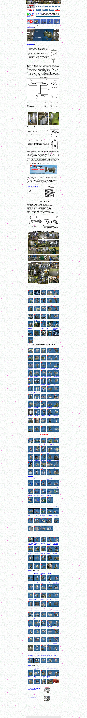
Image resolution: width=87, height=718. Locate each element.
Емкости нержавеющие (49, 288)
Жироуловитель (29, 407)
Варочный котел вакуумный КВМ (36, 582)
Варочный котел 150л (29, 16)
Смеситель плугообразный (55, 618)
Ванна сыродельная (49, 384)
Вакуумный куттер (43, 543)
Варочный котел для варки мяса (30, 591)
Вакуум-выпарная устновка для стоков (36, 562)
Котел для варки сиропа (37, 361)
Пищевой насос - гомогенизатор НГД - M (56, 487)
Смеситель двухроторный (56, 610)
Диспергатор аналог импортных (55, 312)
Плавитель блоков (55, 676)
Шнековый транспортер (37, 400)
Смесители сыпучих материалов (43, 304)
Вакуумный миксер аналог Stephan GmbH (55, 553)
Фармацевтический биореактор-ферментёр (43, 320)
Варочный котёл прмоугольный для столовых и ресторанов (56, 583)
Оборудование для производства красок (43, 424)
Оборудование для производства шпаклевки (56, 415)
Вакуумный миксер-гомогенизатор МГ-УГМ (30, 444)
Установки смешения (31, 607)
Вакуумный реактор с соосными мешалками (49, 535)
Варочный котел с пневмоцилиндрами (36, 599)
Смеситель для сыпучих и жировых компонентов (37, 635)
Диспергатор (48, 361)
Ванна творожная (30, 400)
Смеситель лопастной (49, 618)
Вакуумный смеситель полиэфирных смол (49, 635)
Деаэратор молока (49, 460)
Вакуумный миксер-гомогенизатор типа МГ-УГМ (37, 554)
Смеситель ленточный (36, 618)
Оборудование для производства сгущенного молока (56, 425)
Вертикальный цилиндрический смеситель (49, 644)
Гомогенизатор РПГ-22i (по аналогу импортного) (43, 515)
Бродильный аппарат (39, 13)
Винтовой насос (49, 400)
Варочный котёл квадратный (49, 582)
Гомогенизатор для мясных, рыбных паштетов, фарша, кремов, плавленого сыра (49, 516)
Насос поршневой (49, 495)
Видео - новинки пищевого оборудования (37, 288)
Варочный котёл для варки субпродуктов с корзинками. (43, 583)
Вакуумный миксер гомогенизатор (36, 296)
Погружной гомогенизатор (29, 515)
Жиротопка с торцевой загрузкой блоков (36, 669)
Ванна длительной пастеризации (55, 384)
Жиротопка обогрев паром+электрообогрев (43, 677)
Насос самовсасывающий (43, 478)
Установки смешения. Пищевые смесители (55, 444)
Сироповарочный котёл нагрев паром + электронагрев (49, 656)
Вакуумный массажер (55, 407)
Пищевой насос (55, 361)
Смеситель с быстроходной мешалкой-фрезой (31, 627)
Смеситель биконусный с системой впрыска (30, 618)
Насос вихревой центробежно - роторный (37, 487)
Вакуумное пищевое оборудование (55, 296)
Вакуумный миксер (36, 376)
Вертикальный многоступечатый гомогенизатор (36, 516)
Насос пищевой (55, 288)
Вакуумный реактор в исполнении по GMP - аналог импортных (55, 544)
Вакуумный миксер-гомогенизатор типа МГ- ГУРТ (30, 554)
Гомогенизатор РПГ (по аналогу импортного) (49, 506)
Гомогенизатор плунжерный (35, 524)
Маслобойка (35, 368)
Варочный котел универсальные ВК (36, 573)
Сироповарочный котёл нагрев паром (36, 655)
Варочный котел (42, 296)
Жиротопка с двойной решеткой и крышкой (49, 668)
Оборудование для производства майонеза (36, 424)
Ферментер (29, 384)
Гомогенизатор (29, 296)
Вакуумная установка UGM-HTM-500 (36, 320)
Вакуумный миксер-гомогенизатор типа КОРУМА (43, 554)
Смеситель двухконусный (43, 610)
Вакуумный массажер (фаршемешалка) (30, 544)
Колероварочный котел (56, 376)
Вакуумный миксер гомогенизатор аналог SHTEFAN (55, 329)
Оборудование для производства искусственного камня (49, 416)
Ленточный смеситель (43, 368)
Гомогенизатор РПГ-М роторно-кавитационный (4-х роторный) (43, 507)
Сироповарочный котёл (30, 655)
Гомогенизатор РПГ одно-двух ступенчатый (37, 506)
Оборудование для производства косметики (50, 424)
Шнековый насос (42, 400)
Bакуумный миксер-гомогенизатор (49, 544)
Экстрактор (35, 467)
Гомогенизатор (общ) (30, 506)
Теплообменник (49, 392)
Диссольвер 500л (29, 18)
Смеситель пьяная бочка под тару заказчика (30, 328)
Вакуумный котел (30, 460)
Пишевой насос (29, 436)
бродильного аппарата (36, 47)
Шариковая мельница (30, 467)
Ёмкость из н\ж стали (43, 392)
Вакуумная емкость (43, 407)
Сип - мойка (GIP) (30, 415)
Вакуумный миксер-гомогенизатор (56, 515)
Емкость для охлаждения (30, 361)
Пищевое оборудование (30, 288)
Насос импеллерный (36, 478)
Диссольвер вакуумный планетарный (49, 320)
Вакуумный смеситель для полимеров (30, 562)
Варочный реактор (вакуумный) (36, 535)
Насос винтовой (55, 478)
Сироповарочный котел (49, 296)
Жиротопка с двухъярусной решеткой (49, 677)
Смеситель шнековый (43, 626)
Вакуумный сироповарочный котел (49, 562)
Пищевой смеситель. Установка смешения (43, 415)
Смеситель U (55, 643)
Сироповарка (54, 655)
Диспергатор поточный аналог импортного (49, 524)
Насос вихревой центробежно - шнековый (43, 487)
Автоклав (29, 336)
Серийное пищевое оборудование (43, 288)
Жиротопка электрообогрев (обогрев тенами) (37, 677)
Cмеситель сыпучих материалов (49, 610)
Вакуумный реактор (49, 467)
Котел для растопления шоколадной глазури (49, 599)
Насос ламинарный (30, 495)
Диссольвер (54, 400)
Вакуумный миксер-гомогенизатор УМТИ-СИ (49, 445)
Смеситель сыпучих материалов (55, 369)
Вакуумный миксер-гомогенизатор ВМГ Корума (43, 445)
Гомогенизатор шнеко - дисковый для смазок (42, 524)
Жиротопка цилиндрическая (55, 668)
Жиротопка (54, 436)
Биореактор (35, 384)
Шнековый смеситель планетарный (43, 468)
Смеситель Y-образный (49, 626)
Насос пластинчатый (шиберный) (49, 479)
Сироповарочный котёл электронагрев (43, 655)
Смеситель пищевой (30, 610)
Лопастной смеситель (43, 384)
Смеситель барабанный (36, 610)
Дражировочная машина (37, 392)
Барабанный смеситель (49, 368)
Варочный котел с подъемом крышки (49, 573)
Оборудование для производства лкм (30, 424)
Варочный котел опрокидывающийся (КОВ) (43, 574)
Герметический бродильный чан (33, 186)
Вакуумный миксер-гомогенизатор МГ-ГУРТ (37, 444)
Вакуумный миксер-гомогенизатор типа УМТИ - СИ (49, 554)
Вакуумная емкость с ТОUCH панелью (36, 407)
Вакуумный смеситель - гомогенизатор (43, 562)
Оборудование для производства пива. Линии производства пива (34, 689)
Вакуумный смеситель (43, 376)
